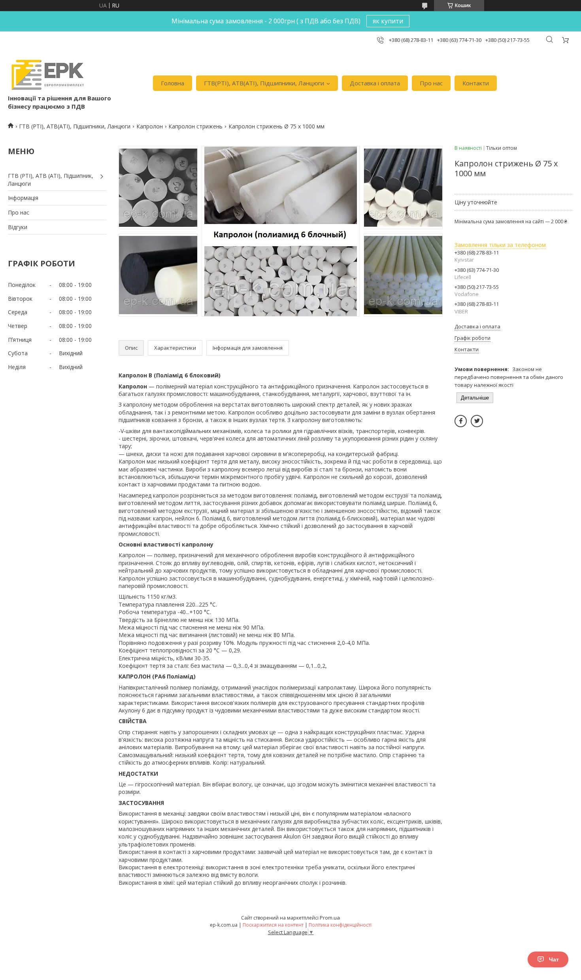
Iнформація (23, 198)
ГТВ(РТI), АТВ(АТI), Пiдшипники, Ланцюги (264, 83)
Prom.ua (330, 917)
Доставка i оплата (375, 83)
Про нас (431, 83)
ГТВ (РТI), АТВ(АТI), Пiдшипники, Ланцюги (74, 126)
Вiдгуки (17, 227)
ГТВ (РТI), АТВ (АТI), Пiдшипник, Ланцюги (50, 179)
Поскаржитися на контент (273, 925)
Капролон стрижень (195, 126)
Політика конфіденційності (340, 925)
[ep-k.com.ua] (47, 75)
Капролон (149, 126)
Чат (554, 959)
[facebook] (461, 421)
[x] (477, 421)
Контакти (475, 83)
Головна (172, 83)
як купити (388, 21)
